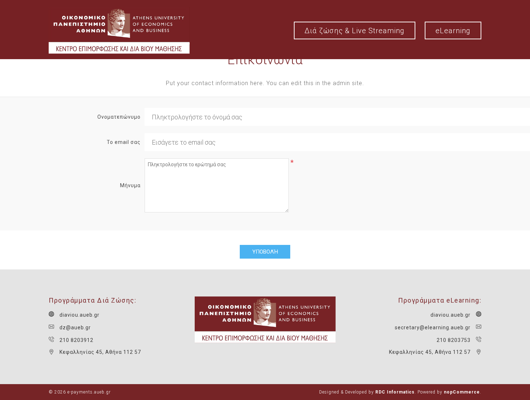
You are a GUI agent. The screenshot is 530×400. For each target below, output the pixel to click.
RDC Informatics (395, 392)
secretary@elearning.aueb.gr (433, 327)
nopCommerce (462, 392)
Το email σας (124, 142)
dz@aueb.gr (75, 327)
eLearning (453, 30)
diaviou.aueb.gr (79, 315)
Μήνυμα (130, 185)
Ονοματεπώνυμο (119, 117)
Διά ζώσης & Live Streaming (355, 30)
